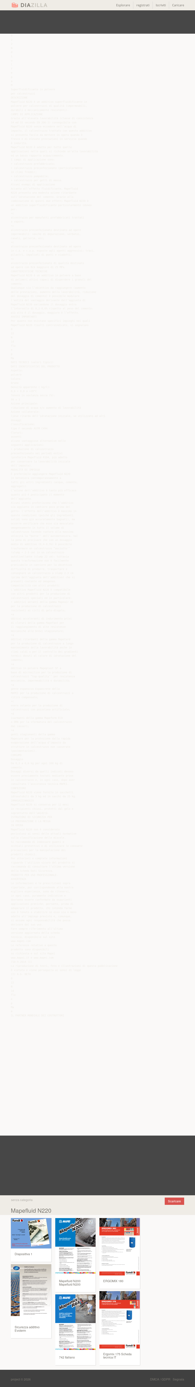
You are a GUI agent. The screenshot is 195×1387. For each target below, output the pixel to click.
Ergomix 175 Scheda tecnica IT (117, 1356)
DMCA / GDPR (160, 1379)
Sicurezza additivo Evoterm (27, 1329)
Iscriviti (161, 5)
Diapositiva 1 (23, 1254)
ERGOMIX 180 (113, 1281)
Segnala (178, 1379)
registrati (142, 5)
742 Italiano (67, 1357)
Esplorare (123, 5)
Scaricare (174, 1201)
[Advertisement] (97, 22)
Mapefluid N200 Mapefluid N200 (70, 1283)
